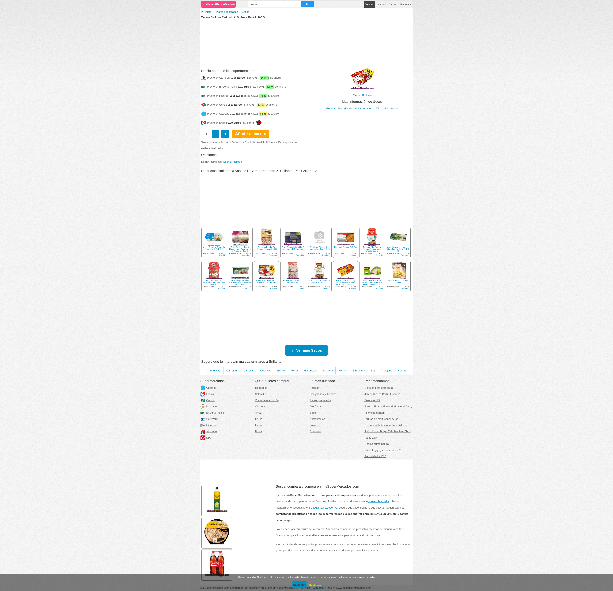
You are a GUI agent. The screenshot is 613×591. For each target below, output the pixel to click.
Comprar (369, 4)
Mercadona (212, 406)
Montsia (328, 370)
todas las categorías (325, 507)
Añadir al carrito (250, 133)
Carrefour (405, 255)
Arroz (258, 412)
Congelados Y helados (323, 394)
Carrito (393, 4)
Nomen (353, 255)
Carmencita (213, 370)
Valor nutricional (364, 108)
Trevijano (273, 255)
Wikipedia (382, 108)
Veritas (301, 289)
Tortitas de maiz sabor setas (381, 419)
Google (394, 108)
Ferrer (294, 370)
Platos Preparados (227, 11)
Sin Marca (359, 370)
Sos (373, 370)
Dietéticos (316, 406)
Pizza (258, 431)
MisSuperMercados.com (218, 4)
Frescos (314, 425)
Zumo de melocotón (267, 400)
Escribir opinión (232, 161)
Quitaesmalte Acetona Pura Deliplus (385, 425)
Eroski (222, 255)
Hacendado (246, 255)
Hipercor (211, 425)
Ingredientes (345, 108)
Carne (258, 419)
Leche (258, 425)
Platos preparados (320, 400)
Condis (210, 400)
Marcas (382, 4)
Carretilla (300, 255)
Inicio (208, 11)
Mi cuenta (405, 4)
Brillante (367, 95)
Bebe (313, 412)
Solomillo (260, 394)
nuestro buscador (378, 501)
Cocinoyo (265, 370)
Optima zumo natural (376, 443)
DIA (208, 437)
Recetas (331, 108)
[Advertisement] (306, 42)
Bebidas (314, 387)
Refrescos (261, 387)
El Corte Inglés (215, 412)
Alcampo (211, 431)
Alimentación (317, 419)
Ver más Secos (309, 350)
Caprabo (211, 387)
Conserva (315, 431)
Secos (245, 11)
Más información (315, 585)
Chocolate (261, 406)
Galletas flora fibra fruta (378, 387)
